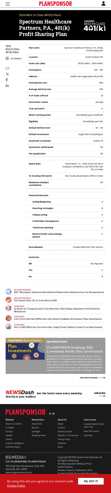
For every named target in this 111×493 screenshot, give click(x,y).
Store (60, 446)
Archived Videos (13, 446)
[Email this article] (7, 68)
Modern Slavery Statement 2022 (75, 470)
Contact (61, 427)
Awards (9, 435)
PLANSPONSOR (37, 461)
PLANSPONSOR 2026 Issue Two (94, 425)
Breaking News (39, 435)
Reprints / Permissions (68, 435)
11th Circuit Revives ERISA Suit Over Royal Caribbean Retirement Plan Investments (58, 318)
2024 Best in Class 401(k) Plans (40, 15)
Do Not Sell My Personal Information (78, 473)
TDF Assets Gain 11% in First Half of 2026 (35, 300)
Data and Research (22, 290)
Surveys (9, 431)
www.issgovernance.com (19, 472)
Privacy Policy (64, 439)
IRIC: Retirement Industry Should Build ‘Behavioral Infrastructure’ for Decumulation (59, 292)
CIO (8, 461)
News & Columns (14, 423)
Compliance (19, 306)
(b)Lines (35, 427)
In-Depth (10, 427)
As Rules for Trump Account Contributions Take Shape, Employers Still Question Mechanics (57, 310)
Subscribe (88, 435)
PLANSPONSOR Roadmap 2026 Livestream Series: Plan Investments (75, 349)
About (60, 423)
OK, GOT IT (91, 481)
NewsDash (37, 423)
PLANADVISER (19, 461)
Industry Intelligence (15, 443)
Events (9, 439)
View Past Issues (91, 431)
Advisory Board (65, 431)
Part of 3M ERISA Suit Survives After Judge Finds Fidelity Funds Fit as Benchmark (58, 327)
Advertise (62, 443)
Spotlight (36, 431)
